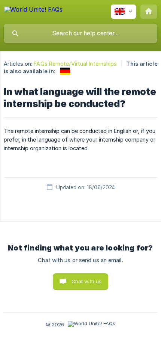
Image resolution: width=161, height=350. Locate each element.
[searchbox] (80, 33)
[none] (33, 11)
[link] (65, 71)
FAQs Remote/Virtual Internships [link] (75, 63)
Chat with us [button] (87, 281)
